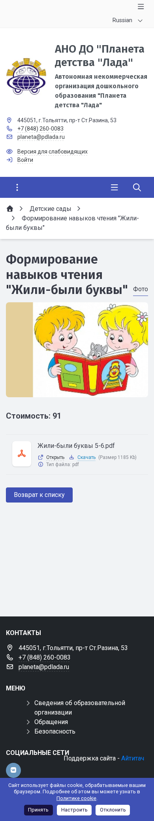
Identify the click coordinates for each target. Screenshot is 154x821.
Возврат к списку (39, 495)
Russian (122, 20)
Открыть (55, 457)
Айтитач (132, 758)
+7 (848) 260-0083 (40, 128)
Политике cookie (76, 798)
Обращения (51, 722)
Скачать (86, 457)
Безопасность (54, 731)
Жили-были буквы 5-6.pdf (76, 445)
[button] (77, 389)
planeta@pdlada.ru (41, 137)
